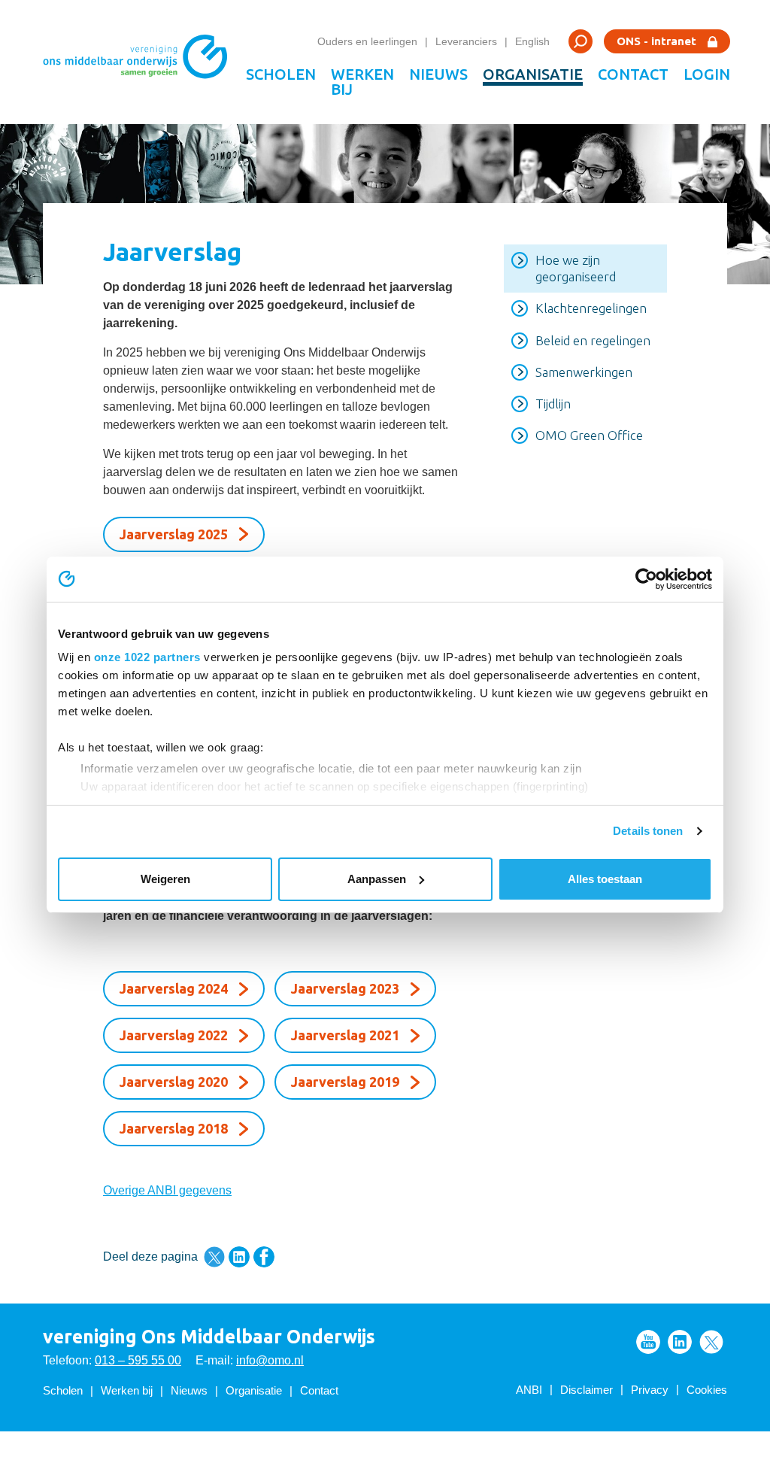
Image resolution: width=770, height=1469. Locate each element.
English (532, 41)
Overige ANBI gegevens (167, 1190)
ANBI (529, 1389)
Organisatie (533, 74)
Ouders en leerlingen (367, 41)
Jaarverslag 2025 (174, 534)
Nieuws (438, 74)
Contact (633, 74)
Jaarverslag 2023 (345, 988)
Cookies (707, 1389)
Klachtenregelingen (591, 308)
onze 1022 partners (147, 657)
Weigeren (165, 879)
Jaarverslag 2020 (174, 1081)
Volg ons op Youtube (648, 1342)
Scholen (281, 74)
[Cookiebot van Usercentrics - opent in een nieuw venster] (646, 579)
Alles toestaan (605, 879)
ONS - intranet (656, 41)
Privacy (649, 1389)
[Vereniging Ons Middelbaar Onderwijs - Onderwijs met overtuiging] (140, 62)
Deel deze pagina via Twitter (214, 1256)
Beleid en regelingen (592, 340)
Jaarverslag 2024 (174, 988)
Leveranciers (466, 41)
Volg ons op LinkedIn (680, 1342)
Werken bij (362, 81)
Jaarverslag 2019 (345, 1081)
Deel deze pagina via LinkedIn (239, 1256)
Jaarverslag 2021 (345, 1035)
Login (707, 74)
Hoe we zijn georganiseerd (575, 268)
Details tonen (648, 830)
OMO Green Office (589, 435)
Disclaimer (586, 1389)
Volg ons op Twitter (711, 1342)
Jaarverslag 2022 (174, 1035)
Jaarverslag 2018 (174, 1128)
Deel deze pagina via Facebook (263, 1256)
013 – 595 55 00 (138, 1360)
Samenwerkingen (583, 372)
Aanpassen (376, 879)
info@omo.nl (270, 1360)
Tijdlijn (553, 403)
